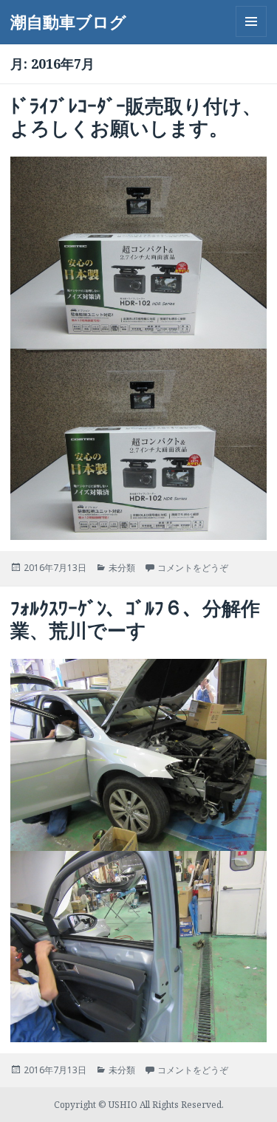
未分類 (122, 567)
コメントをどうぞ (192, 567)
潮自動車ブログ (68, 21)
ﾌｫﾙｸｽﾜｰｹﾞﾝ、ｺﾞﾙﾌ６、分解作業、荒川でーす (135, 619)
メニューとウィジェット (251, 36)
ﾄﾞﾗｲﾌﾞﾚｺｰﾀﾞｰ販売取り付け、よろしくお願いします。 (135, 116)
